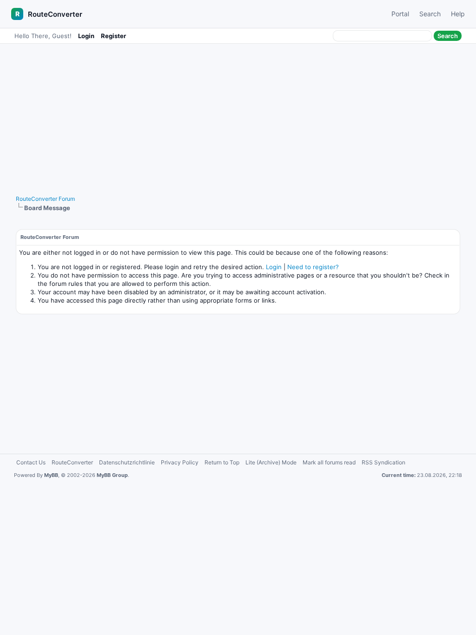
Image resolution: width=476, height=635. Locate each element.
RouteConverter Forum (45, 198)
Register (113, 36)
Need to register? (313, 267)
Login (86, 36)
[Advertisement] (238, 115)
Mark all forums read (329, 462)
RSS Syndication (383, 462)
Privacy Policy (179, 462)
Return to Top (222, 462)
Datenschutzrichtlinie (127, 462)
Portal (400, 14)
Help (458, 14)
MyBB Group (112, 475)
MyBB (51, 475)
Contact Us (31, 462)
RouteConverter (55, 14)
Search (430, 14)
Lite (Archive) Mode (271, 462)
